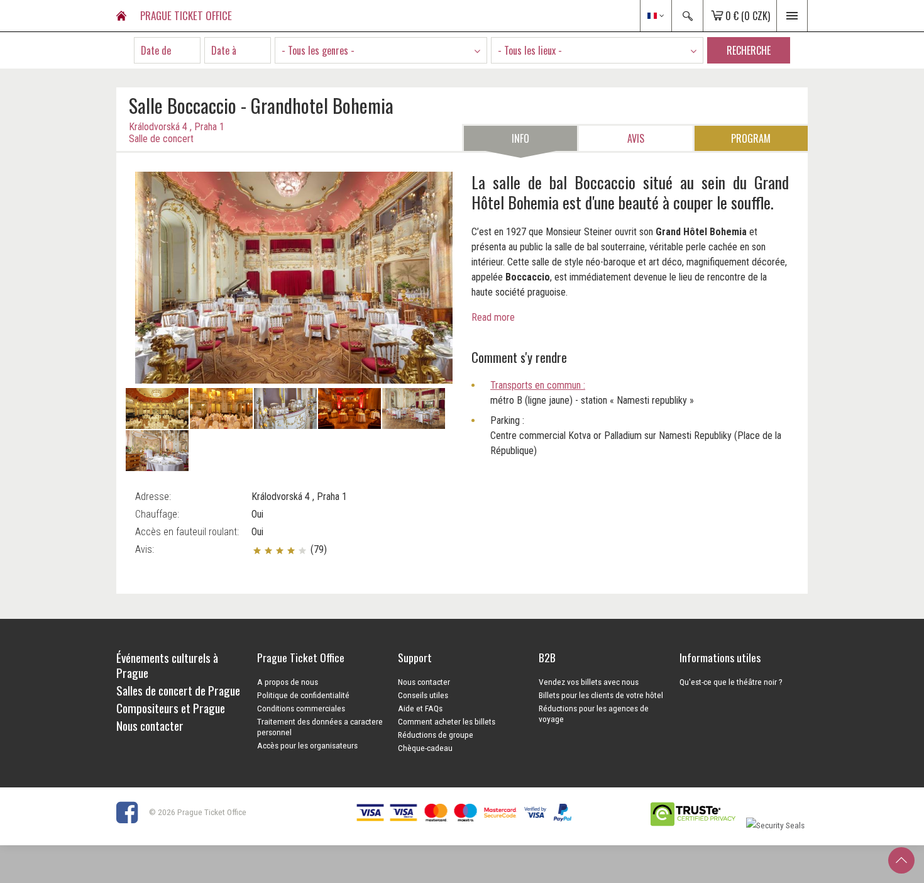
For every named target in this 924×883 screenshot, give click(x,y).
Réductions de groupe (435, 735)
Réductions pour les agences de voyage (594, 713)
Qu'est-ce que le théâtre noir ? (731, 682)
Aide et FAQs (420, 708)
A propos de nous (287, 682)
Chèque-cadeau (425, 748)
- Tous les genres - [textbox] (318, 50)
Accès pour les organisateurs (307, 745)
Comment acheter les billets (446, 721)
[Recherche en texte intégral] (687, 15)
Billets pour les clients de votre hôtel (601, 695)
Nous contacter (424, 682)
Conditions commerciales (301, 708)
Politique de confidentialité (303, 695)
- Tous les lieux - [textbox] (530, 50)
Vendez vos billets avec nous (589, 682)
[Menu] (792, 15)
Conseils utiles (423, 695)
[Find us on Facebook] (131, 812)
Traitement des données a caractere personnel (320, 726)
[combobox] (381, 50)
